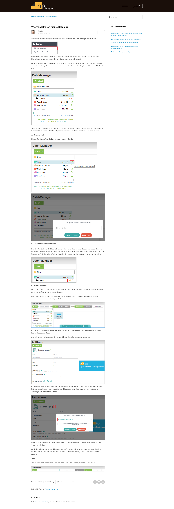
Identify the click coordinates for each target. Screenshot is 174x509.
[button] (54, 482)
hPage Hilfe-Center (37, 16)
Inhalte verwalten (51, 16)
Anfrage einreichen (51, 489)
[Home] (42, 6)
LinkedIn (103, 482)
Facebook (95, 482)
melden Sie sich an (41, 502)
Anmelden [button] (137, 6)
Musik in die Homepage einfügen (121, 52)
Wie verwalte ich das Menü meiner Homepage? (126, 39)
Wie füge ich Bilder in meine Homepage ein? (125, 42)
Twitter (99, 482)
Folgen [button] (101, 32)
